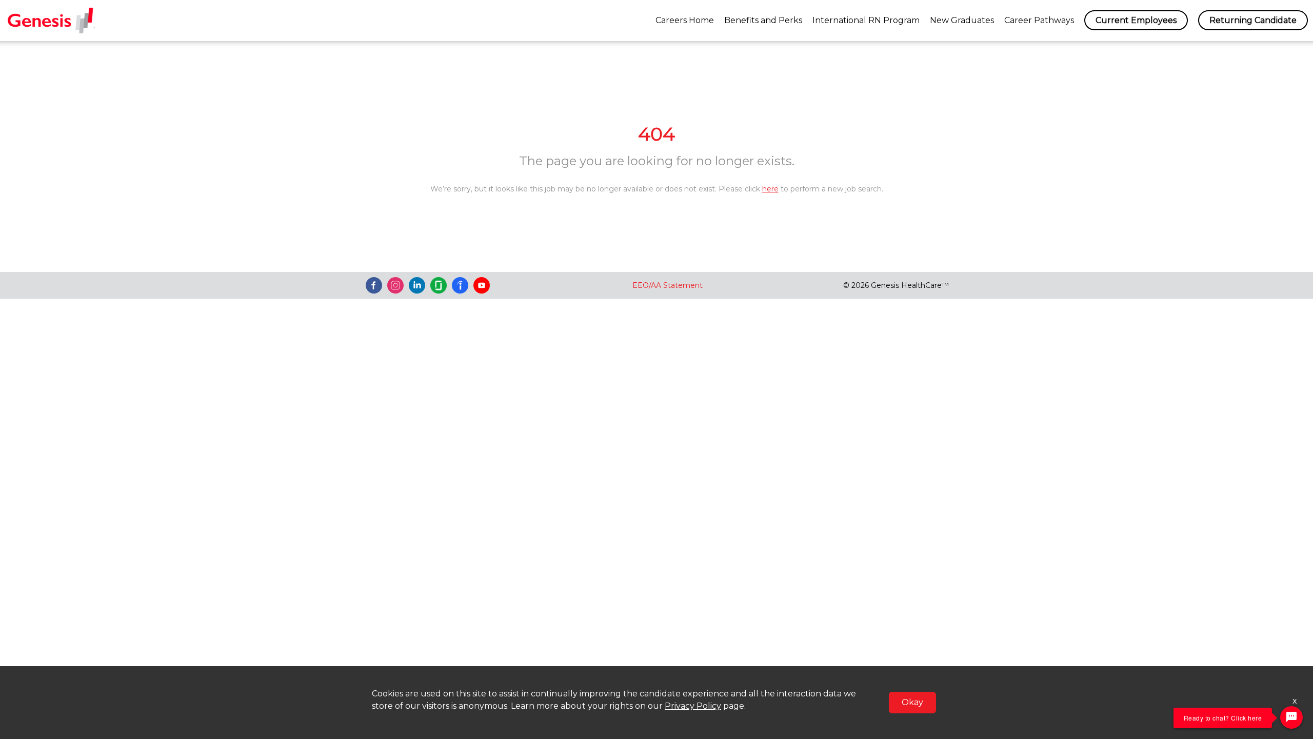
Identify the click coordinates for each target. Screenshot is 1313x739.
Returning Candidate (1253, 20)
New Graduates (962, 20)
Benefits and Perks (763, 20)
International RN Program (866, 20)
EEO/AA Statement (667, 285)
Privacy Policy (693, 706)
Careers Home (684, 20)
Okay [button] (912, 702)
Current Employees (1136, 20)
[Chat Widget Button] (1291, 717)
